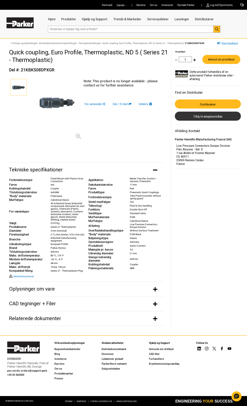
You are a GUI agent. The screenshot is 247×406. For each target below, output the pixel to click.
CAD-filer (154, 354)
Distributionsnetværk (114, 349)
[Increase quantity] (194, 61)
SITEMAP (70, 401)
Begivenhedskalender (67, 349)
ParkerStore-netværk (114, 363)
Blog (57, 354)
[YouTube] (229, 349)
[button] (123, 5)
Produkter (68, 19)
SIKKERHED (83, 401)
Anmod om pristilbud (221, 59)
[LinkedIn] (199, 349)
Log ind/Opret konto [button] (221, 5)
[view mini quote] (242, 5)
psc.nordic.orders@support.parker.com (28, 370)
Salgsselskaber (111, 368)
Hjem (52, 19)
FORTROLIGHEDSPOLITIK (102, 401)
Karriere (141, 5)
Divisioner (108, 354)
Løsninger (181, 19)
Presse (58, 378)
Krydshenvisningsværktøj (164, 363)
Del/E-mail (120, 104)
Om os (153, 5)
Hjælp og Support (94, 19)
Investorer (167, 5)
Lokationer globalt (112, 358)
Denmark (107, 5)
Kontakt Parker (186, 5)
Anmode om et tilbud (161, 349)
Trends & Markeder (127, 19)
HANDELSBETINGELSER (126, 401)
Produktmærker (63, 373)
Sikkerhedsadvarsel (23, 276)
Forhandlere (156, 358)
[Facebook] (222, 349)
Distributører (204, 19)
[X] (214, 349)
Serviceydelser (158, 19)
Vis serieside (92, 104)
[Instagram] (207, 349)
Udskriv (143, 104)
